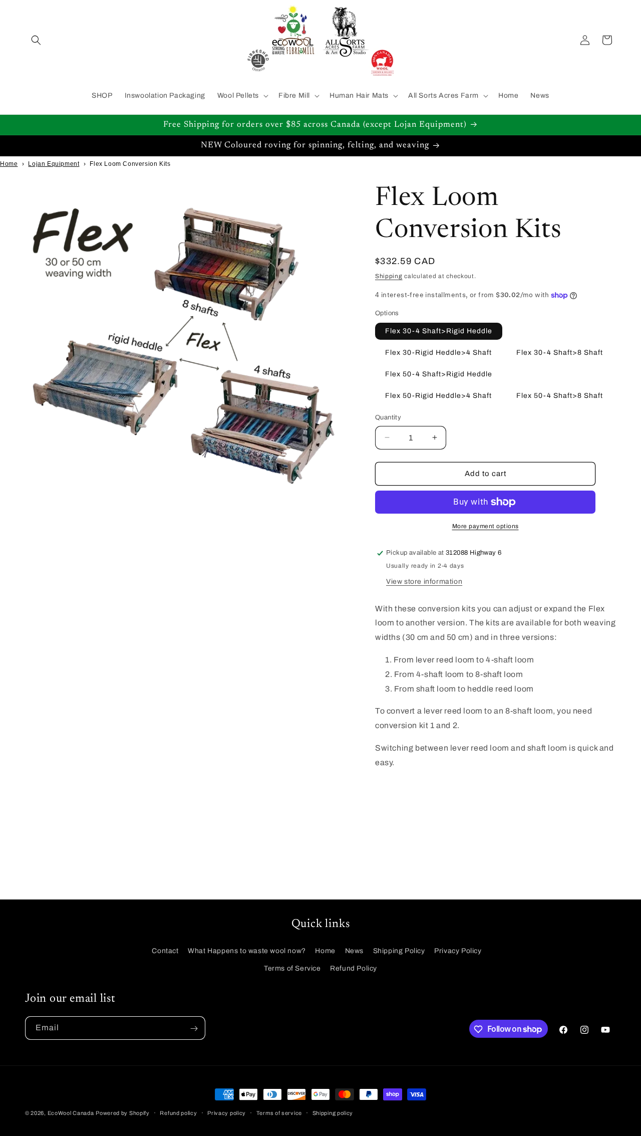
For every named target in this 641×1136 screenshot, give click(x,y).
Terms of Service (292, 968)
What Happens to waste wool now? (247, 950)
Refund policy (178, 1112)
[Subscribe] (194, 1028)
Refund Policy (353, 968)
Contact (165, 950)
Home (9, 163)
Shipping (389, 276)
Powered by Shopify (123, 1113)
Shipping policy (333, 1112)
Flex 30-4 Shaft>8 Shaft (559, 352)
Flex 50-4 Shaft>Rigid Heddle (438, 374)
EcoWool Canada (71, 1113)
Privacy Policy (457, 950)
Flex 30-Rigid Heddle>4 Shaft (438, 352)
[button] (36, 40)
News (354, 950)
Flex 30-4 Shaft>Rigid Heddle (438, 331)
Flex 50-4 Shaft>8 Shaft (559, 395)
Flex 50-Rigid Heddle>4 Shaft (438, 395)
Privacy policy (226, 1112)
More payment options (485, 526)
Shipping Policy (399, 950)
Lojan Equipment (53, 163)
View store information (424, 581)
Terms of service (279, 1112)
